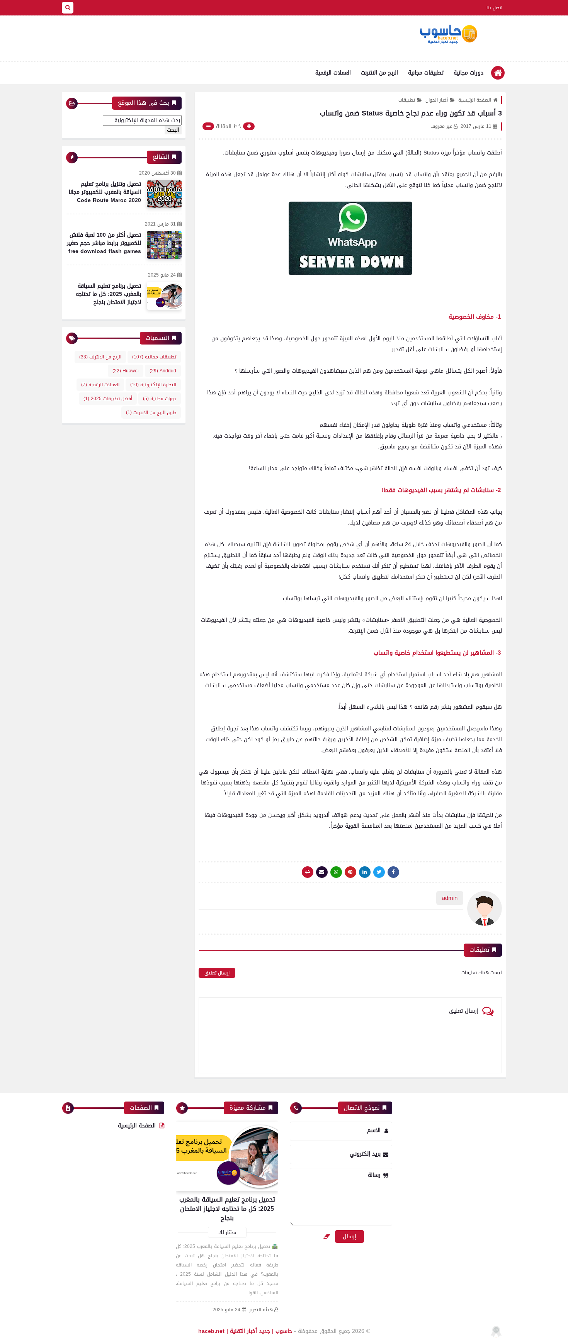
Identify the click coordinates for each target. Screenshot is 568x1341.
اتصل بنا (494, 7)
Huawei (125, 371)
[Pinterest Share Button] (365, 872)
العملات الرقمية (333, 73)
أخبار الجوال (436, 100)
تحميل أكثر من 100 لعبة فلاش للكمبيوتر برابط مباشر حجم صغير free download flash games (104, 243)
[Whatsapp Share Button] (336, 872)
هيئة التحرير (261, 1310)
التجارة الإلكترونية (153, 384)
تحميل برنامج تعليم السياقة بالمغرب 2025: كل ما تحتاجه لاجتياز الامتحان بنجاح (108, 294)
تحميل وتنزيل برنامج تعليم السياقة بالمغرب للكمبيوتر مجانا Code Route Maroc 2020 (105, 192)
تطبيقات (406, 100)
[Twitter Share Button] (379, 872)
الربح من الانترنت (379, 73)
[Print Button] (307, 872)
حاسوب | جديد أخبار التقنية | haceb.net (245, 1331)
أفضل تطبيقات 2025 (107, 398)
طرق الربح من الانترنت (151, 412)
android (163, 371)
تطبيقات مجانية (426, 73)
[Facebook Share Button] (393, 872)
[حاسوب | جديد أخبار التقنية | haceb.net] (448, 34)
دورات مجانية (468, 73)
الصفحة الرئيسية (474, 100)
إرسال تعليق (217, 973)
